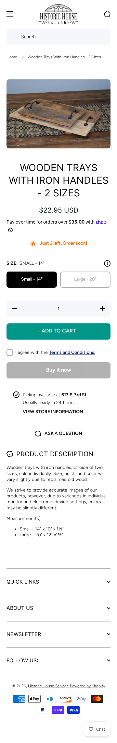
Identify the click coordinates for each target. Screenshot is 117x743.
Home (11, 57)
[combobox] (58, 37)
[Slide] (107, 263)
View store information (53, 411)
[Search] (12, 37)
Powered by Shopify (87, 686)
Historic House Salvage (48, 686)
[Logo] (58, 14)
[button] (107, 14)
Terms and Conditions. (72, 352)
